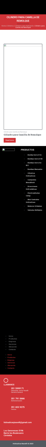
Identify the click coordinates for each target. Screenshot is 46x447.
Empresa (12, 341)
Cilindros (10, 26)
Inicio (11, 336)
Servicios (12, 344)
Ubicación (13, 347)
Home (3, 26)
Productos (13, 339)
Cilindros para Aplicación (24, 26)
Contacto (12, 349)
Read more (10, 140)
